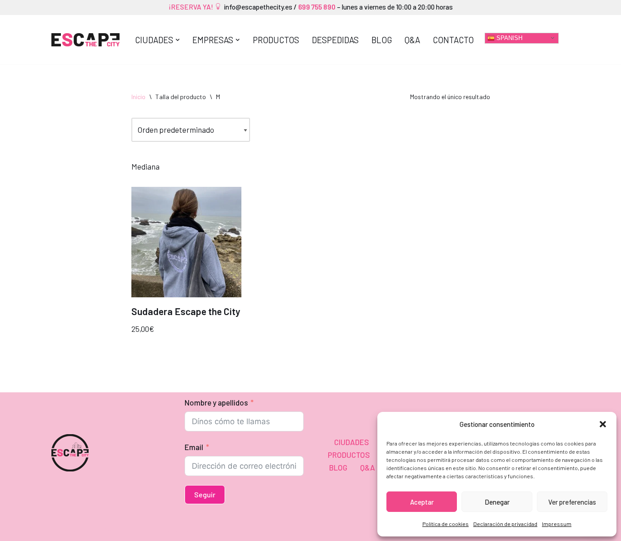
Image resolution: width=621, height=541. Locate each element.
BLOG (381, 40)
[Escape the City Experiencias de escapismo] (85, 40)
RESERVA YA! (193, 7)
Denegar (497, 502)
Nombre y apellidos (216, 402)
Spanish (508, 37)
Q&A (412, 40)
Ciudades (351, 441)
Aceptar (422, 502)
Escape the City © (82, 528)
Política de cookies (445, 524)
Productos (276, 40)
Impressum (556, 524)
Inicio (138, 96)
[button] (602, 424)
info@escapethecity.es (258, 7)
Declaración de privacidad (505, 524)
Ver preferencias (572, 502)
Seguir (204, 494)
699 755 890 (316, 7)
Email (194, 446)
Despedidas (335, 40)
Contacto (453, 40)
